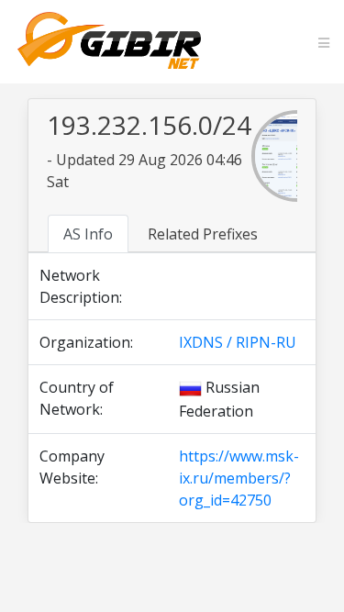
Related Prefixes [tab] (203, 234)
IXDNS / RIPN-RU (237, 342)
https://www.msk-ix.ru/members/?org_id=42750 (239, 478)
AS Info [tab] (88, 234)
